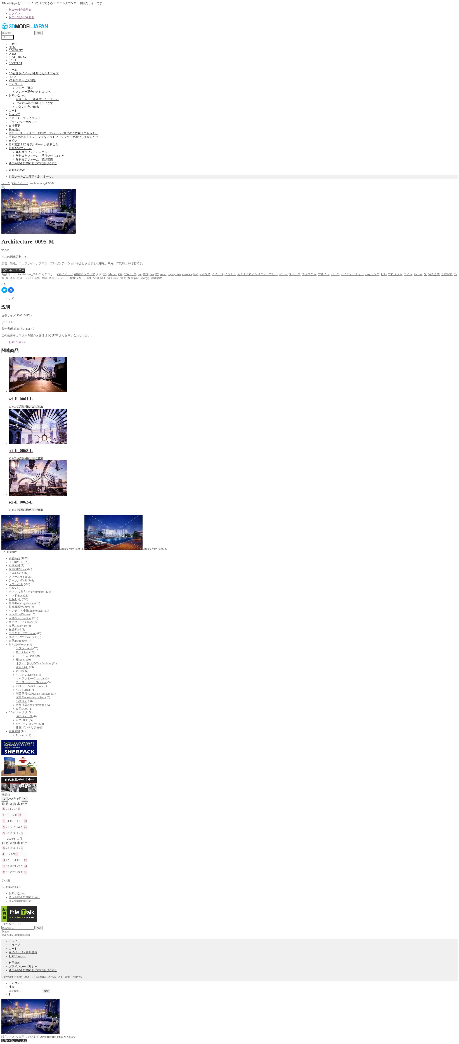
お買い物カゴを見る (21, 17)
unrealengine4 (190, 274)
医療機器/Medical (19, 606)
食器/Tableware (18, 625)
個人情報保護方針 (20, 901)
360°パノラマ (24, 716)
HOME (13, 43)
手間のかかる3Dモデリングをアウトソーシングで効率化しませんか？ (53, 136)
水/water (21, 735)
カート (13, 110)
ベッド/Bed (16, 595)
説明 (11, 298)
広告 (37, 278)
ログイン (14, 13)
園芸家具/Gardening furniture (33, 693)
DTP (145, 274)
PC (157, 274)
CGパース (130, 274)
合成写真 (447, 274)
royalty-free (174, 274)
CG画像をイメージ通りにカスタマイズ (34, 73)
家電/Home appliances (22, 603)
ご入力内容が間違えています (34, 103)
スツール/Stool (18, 576)
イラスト (230, 274)
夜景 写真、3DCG (21, 278)
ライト (408, 274)
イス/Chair (15, 572)
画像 (89, 278)
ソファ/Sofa (16, 584)
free (152, 274)
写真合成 (434, 274)
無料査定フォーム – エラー (33, 152)
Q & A (12, 53)
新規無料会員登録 (20, 9)
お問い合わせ (17, 95)
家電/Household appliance (31, 697)
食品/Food (15, 629)
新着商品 (14, 558)
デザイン (323, 274)
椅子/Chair (22, 652)
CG (120, 274)
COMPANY (16, 50)
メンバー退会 (24, 87)
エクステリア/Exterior (22, 633)
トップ (13, 941)
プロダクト (395, 274)
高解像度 (156, 278)
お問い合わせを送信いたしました (37, 99)
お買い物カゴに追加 (13, 270)
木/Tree (20, 670)
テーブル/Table (18, 580)
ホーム (13, 69)
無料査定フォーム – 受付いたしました (40, 155)
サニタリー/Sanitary (21, 621)
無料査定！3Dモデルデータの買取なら (33, 144)
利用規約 (14, 129)
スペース (295, 274)
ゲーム (283, 274)
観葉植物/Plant (18, 569)
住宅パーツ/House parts (23, 637)
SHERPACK (16, 561)
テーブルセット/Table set (31, 682)
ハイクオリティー (352, 274)
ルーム (418, 274)
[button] (3, 187)
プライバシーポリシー (23, 121)
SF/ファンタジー (26, 723)
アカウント (16, 84)
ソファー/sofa (24, 648)
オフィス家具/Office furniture (26, 591)
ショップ (14, 114)
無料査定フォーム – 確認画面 (34, 159)
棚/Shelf (13, 588)
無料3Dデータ (18, 644)
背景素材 (133, 278)
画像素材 (14, 731)
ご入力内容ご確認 (27, 106)
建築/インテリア (84, 274)
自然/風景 (22, 719)
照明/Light (15, 599)
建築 (44, 278)
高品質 (144, 278)
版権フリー (77, 278)
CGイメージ (20, 183)
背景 (123, 278)
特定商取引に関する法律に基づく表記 (33, 163)
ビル (384, 274)
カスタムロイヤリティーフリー (257, 274)
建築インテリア (59, 278)
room (163, 274)
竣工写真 (113, 278)
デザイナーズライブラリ (24, 118)
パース (335, 274)
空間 (96, 278)
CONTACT (15, 63)
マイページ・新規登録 (23, 952)
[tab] (233, 299)
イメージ (217, 274)
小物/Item (21, 701)
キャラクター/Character (30, 678)
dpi (139, 274)
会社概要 (14, 125)
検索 (39, 33)
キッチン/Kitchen (19, 614)
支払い (13, 140)
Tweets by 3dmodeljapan (15, 934)
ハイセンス (372, 274)
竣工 (103, 278)
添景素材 (14, 565)
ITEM (12, 47)
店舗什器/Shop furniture (30, 704)
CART (12, 60)
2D (105, 274)
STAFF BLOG (17, 56)
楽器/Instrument (18, 640)
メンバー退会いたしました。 (34, 91)
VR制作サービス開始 (22, 80)
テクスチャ (309, 274)
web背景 (205, 274)
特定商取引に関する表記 (24, 897)
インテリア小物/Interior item (26, 610)
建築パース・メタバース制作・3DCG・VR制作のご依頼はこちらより (53, 133)
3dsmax (112, 274)
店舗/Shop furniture (20, 618)
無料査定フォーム (20, 148)
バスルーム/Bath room (29, 686)
